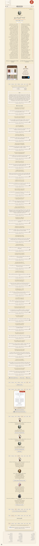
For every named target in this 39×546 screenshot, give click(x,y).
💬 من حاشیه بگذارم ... (13, 525)
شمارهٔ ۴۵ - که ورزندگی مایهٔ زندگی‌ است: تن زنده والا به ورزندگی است (12, 61)
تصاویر (24, 84)
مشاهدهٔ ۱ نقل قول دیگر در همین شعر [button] (20, 432)
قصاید (17, 15)
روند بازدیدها (13, 84)
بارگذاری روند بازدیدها (19, 518)
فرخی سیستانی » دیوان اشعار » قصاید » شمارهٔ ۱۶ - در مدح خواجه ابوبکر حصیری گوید (19, 461)
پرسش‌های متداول (10, 534)
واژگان (27, 84)
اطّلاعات (29, 84)
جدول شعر (32, 535)
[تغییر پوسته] (1, 544)
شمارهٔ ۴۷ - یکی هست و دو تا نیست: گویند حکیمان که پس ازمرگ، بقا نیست (26, 61)
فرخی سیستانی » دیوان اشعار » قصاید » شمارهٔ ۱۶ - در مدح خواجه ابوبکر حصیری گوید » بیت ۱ (19, 422)
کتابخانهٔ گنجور (20, 536)
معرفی (11, 533)
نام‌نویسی (21, 527)
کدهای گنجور (20, 533)
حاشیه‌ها (9, 84)
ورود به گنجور (30, 9)
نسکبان (20, 541)
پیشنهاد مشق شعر (19, 451)
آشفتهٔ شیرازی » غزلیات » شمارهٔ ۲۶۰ (19, 486)
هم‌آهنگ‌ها (19, 84)
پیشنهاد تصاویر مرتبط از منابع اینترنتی (20, 409)
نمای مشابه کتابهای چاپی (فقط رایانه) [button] (14, 377)
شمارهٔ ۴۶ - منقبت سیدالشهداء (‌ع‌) (19, 18)
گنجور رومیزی (20, 534)
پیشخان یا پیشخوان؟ (19, 540)
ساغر (20, 535)
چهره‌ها (11, 535)
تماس (11, 540)
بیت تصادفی (32, 534)
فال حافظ (33, 536)
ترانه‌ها (15, 84)
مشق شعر (22, 84)
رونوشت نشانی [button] (22, 377)
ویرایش (17, 103)
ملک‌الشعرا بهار (20, 15)
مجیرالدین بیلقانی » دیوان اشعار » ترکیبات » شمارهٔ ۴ (19, 473)
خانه (33, 533)
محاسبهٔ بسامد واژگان (20, 384)
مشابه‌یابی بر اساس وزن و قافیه (20, 504)
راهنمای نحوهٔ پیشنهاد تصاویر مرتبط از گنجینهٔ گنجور (20, 411)
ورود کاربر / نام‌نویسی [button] (20, 6)
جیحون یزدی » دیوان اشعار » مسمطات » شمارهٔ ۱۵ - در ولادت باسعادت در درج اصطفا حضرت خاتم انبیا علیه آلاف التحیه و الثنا (19, 499)
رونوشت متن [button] (28, 377)
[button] (33, 6)
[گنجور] (32, 2)
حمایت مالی (10, 536)
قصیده (18, 88)
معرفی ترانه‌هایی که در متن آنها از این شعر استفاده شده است (20, 511)
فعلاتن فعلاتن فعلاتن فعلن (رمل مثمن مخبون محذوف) (19, 87)
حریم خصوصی (10, 541)
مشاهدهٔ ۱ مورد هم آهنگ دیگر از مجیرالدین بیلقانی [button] (20, 480)
